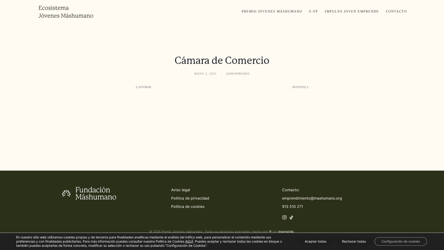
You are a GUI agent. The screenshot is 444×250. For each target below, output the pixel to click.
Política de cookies (187, 206)
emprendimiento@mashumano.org (312, 198)
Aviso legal (180, 190)
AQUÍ (189, 241)
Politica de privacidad (190, 198)
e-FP (313, 11)
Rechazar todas (354, 241)
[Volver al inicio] (66, 11)
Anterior (144, 87)
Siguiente (299, 87)
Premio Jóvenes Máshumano (272, 11)
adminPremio (238, 73)
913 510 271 (292, 206)
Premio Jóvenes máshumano (182, 231)
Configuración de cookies (401, 241)
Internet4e (286, 231)
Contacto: (290, 190)
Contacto (396, 11)
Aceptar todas (315, 241)
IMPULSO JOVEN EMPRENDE (352, 11)
